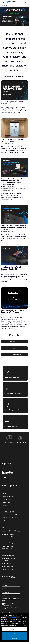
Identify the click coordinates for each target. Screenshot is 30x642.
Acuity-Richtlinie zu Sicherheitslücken (9, 547)
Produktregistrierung (8, 540)
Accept (14, 634)
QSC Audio (4, 483)
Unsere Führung (6, 506)
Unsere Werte (6, 503)
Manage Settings (14, 629)
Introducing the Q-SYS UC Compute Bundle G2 (11, 268)
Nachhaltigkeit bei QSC (9, 518)
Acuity (3, 521)
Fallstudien (14, 342)
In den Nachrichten (14, 354)
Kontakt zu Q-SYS (7, 563)
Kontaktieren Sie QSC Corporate (8, 559)
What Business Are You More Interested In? (10, 598)
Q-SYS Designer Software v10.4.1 (13, 102)
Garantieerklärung (7, 543)
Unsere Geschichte (7, 496)
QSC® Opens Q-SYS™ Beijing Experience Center (12, 140)
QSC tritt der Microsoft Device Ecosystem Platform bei (12, 311)
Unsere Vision (6, 500)
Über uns (4, 493)
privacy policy (15, 617)
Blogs (14, 348)
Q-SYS (9, 531)
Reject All (14, 638)
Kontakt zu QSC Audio (8, 566)
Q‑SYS (3, 468)
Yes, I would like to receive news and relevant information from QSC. (12, 606)
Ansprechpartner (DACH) (9, 569)
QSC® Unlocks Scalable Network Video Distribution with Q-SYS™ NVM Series (13, 228)
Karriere (4, 509)
